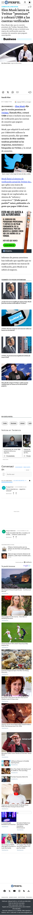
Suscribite (9, 245)
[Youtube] (14, 891)
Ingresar (25, 2)
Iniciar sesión (18, 467)
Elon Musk (20, 106)
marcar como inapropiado (27, 494)
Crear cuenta (26, 467)
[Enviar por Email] (17, 92)
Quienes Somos (13, 897)
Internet (22, 423)
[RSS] (24, 891)
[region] (16, 515)
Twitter (4, 112)
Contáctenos (21, 897)
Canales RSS (4, 897)
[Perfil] (16, 887)
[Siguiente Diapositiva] (30, 445)
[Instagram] (19, 891)
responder (8, 493)
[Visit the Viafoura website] (28, 562)
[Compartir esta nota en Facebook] (3, 92)
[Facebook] (5, 891)
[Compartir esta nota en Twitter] (8, 92)
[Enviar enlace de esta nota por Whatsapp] (12, 92)
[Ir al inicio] (12, 2)
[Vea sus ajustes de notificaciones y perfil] (29, 2)
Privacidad (29, 897)
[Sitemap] (29, 891)
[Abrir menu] (2, 2)
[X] (9, 891)
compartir (20, 493)
